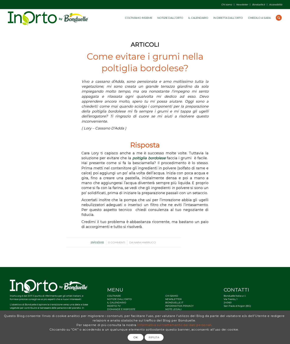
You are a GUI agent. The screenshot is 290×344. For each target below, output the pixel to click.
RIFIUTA (154, 337)
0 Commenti (116, 242)
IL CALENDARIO (116, 302)
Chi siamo (226, 4)
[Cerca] (278, 18)
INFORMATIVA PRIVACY (179, 305)
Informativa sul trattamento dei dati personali (174, 325)
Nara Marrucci (145, 242)
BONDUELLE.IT (174, 302)
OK (135, 337)
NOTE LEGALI (173, 309)
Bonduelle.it (258, 4)
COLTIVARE (114, 295)
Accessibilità (275, 4)
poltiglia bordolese (149, 158)
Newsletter (242, 4)
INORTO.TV (114, 305)
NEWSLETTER (173, 299)
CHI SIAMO (171, 295)
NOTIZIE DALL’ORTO (119, 299)
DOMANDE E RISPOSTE (121, 309)
